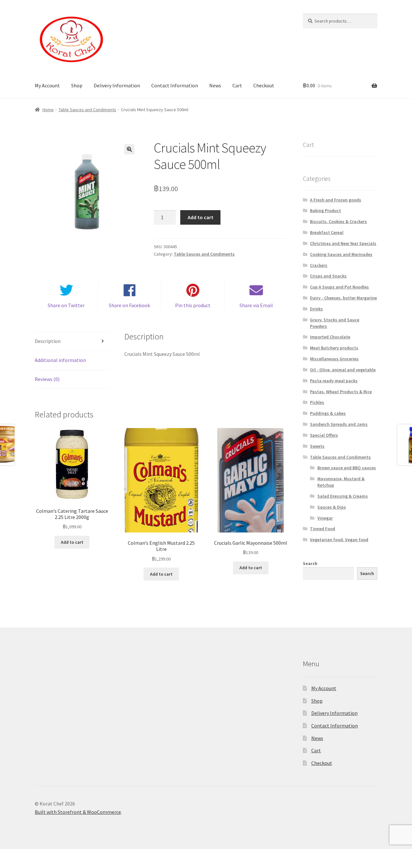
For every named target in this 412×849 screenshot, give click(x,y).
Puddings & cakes (328, 413)
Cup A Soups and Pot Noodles (339, 287)
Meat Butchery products (334, 348)
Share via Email (256, 305)
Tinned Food (322, 529)
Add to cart (200, 217)
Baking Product (325, 210)
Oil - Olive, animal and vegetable (343, 370)
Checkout (263, 85)
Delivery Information (117, 85)
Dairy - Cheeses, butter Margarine (343, 298)
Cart (237, 85)
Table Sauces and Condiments (87, 109)
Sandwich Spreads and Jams (339, 424)
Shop (76, 85)
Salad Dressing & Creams (342, 496)
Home (48, 109)
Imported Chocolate (330, 337)
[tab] (72, 341)
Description (48, 341)
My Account (47, 85)
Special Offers (324, 435)
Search (310, 563)
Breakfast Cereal (326, 232)
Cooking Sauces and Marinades (341, 254)
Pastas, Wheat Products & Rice (341, 392)
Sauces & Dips (331, 507)
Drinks (316, 309)
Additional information (60, 360)
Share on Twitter (66, 305)
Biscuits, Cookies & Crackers (338, 221)
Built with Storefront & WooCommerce (78, 812)
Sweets (317, 446)
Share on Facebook (129, 305)
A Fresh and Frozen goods (335, 200)
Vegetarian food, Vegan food (339, 539)
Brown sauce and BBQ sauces (346, 468)
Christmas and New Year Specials (343, 243)
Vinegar (325, 518)
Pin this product (193, 305)
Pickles (317, 402)
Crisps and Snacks (328, 276)
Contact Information (174, 85)
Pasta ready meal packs (334, 381)
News (215, 85)
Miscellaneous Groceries (334, 359)
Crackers (318, 265)
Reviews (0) (47, 379)
